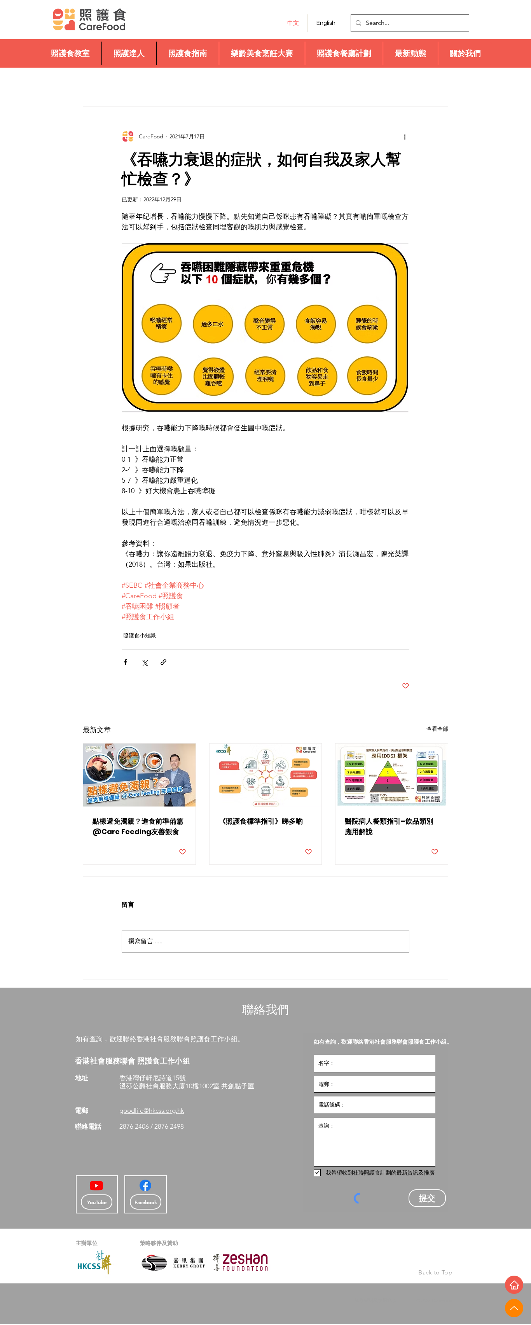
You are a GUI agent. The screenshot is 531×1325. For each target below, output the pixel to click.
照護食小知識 (139, 635)
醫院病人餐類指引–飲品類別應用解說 (389, 826)
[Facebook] (145, 1185)
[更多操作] (404, 136)
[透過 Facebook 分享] (125, 662)
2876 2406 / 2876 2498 (152, 1126)
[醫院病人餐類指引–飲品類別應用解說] (391, 775)
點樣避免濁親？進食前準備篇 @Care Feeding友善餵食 (138, 826)
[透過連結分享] (163, 662)
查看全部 (437, 728)
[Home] (514, 1285)
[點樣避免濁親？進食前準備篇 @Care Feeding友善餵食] (139, 775)
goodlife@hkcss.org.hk (151, 1110)
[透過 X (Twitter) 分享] (144, 662)
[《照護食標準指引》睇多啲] (266, 775)
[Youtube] (96, 1185)
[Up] (514, 1308)
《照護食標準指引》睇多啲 (261, 821)
